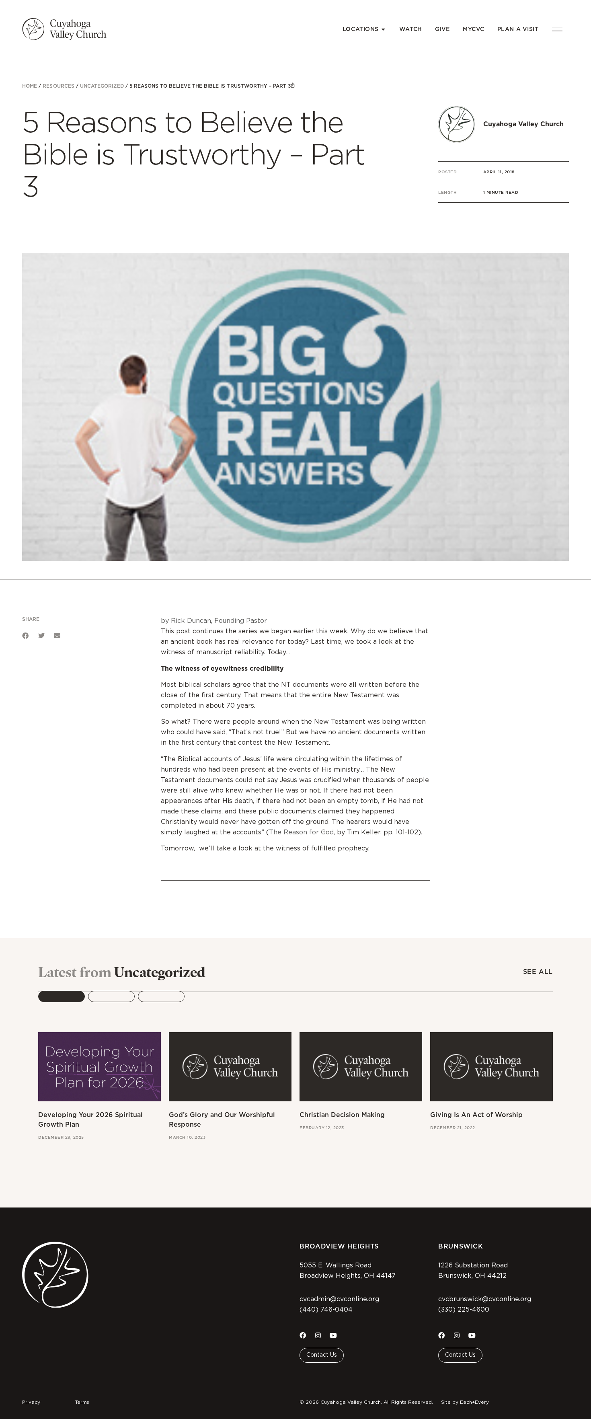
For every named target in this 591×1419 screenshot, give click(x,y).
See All (538, 971)
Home (29, 86)
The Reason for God (301, 832)
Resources (58, 86)
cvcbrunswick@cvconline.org (484, 1299)
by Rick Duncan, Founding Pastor (214, 621)
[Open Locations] (383, 29)
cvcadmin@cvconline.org (339, 1299)
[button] (25, 635)
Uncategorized (102, 86)
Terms (82, 1402)
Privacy (31, 1402)
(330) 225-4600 (463, 1309)
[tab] (61, 996)
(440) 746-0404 (326, 1309)
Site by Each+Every (465, 1402)
